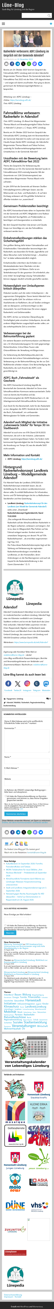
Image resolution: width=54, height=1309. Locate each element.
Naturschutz (41, 1012)
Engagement (11, 698)
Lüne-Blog (13, 5)
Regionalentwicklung (37, 702)
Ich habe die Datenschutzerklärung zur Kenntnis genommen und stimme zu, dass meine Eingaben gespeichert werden (27, 798)
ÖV (23, 1028)
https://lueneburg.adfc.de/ (20, 100)
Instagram (27, 690)
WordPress (24, 1306)
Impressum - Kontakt (12, 1296)
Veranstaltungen (24, 1025)
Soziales (18, 1022)
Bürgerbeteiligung (38, 995)
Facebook (8, 690)
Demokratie (7, 997)
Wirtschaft (42, 1026)
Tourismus (7, 1026)
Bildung (26, 994)
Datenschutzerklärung (13, 1294)
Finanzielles (34, 997)
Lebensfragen (8, 1009)
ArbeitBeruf (8, 995)
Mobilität (17, 702)
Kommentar (10, 728)
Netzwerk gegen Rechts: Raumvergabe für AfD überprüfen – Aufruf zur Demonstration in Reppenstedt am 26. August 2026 (25, 896)
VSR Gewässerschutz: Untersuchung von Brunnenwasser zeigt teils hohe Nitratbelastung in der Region (24, 946)
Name (7, 757)
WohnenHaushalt (12, 1028)
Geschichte (8, 1001)
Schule (35, 1020)
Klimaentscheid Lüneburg (14, 972)
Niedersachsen (9, 1015)
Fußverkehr (45, 997)
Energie (16, 997)
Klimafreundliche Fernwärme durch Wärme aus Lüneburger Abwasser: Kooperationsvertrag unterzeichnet (25, 881)
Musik (19, 1012)
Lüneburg (20, 698)
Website (7, 779)
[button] (6, 64)
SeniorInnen (43, 1020)
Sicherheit (8, 1023)
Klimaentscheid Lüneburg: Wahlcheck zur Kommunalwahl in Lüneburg (25, 961)
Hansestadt (33, 1000)
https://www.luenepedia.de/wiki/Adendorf (31, 642)
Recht (29, 1017)
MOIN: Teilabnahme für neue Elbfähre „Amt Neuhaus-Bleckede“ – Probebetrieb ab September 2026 (26, 872)
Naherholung (27, 1012)
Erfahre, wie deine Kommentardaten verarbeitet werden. (25, 822)
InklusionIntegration (26, 1004)
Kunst (22, 1007)
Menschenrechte (40, 1009)
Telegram (36, 690)
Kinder (45, 1004)
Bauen (18, 994)
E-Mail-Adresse (11, 768)
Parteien (19, 1014)
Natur (34, 1012)
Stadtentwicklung (9, 705)
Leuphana (18, 1009)
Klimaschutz (11, 1006)
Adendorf (10, 702)
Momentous (38, 1306)
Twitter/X (17, 690)
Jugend (38, 1004)
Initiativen (10, 1003)
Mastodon (46, 690)
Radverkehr (25, 702)
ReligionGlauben (27, 1020)
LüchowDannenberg (28, 1009)
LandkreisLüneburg (35, 1006)
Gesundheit (19, 1001)
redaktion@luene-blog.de (14, 655)
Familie (23, 997)
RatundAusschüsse (15, 1017)
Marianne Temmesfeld (13, 944)
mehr (21, 809)
